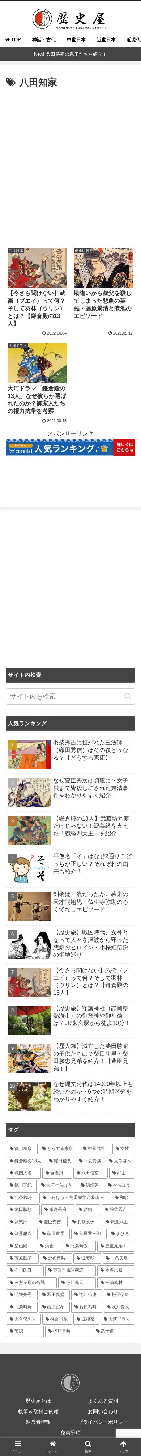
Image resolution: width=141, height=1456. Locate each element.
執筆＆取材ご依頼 (38, 1411)
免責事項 (70, 1432)
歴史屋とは (38, 1401)
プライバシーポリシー (103, 1422)
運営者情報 (38, 1422)
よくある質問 (103, 1401)
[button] (127, 696)
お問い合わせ (103, 1411)
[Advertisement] (70, 165)
